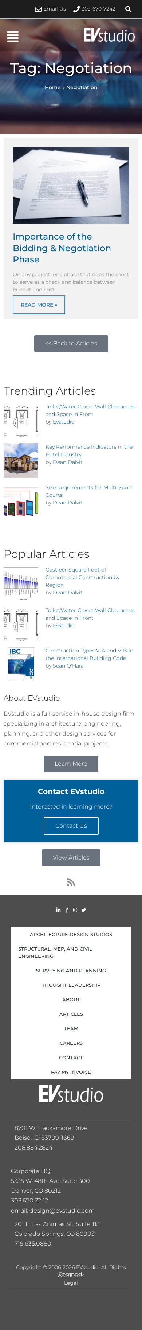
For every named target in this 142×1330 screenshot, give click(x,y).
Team (71, 1028)
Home (53, 87)
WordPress (71, 1275)
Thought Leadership (71, 985)
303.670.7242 (29, 1200)
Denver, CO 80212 (36, 1190)
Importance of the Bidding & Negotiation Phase (62, 247)
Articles (71, 1014)
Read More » (39, 305)
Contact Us (71, 825)
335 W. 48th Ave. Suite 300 (52, 1180)
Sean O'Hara (68, 665)
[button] (128, 9)
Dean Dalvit (68, 462)
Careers (71, 1043)
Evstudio (64, 422)
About (71, 999)
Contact (71, 1057)
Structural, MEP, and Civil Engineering (55, 952)
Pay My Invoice (71, 1072)
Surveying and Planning (71, 970)
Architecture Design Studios (71, 934)
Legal (71, 1283)
